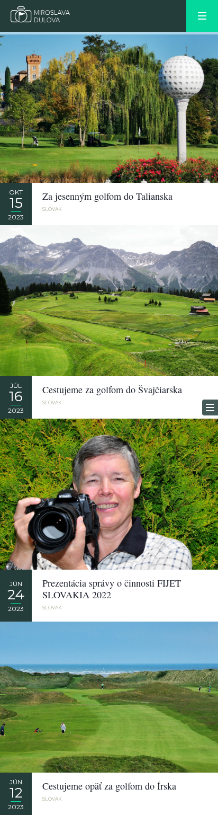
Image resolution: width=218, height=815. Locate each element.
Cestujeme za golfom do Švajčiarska (112, 389)
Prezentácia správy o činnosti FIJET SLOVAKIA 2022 (111, 589)
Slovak (52, 209)
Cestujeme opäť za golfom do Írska (109, 785)
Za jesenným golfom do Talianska (107, 196)
